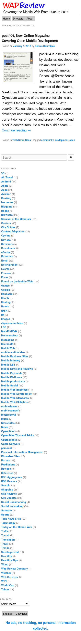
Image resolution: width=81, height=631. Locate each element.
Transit (5, 535)
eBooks (5, 252)
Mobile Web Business (14, 389)
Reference (7, 473)
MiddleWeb (8, 348)
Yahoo (5, 589)
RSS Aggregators (11, 477)
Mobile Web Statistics (14, 402)
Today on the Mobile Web (16, 527)
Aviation (6, 194)
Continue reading (16, 130)
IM (2, 314)
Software (6, 510)
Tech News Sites (21, 140)
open (72, 140)
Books (5, 210)
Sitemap (7, 613)
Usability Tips (9, 560)
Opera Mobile (9, 439)
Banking (6, 198)
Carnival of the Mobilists (16, 219)
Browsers (7, 215)
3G (3, 173)
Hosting (6, 302)
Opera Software (10, 444)
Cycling (5, 235)
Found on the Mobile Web (17, 281)
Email (4, 260)
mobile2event (9, 406)
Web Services (9, 577)
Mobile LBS (8, 364)
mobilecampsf (9, 410)
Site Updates (9, 498)
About (30, 18)
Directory (18, 18)
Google (5, 289)
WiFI (4, 581)
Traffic (5, 531)
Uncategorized (10, 552)
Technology (8, 523)
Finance (6, 273)
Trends (5, 548)
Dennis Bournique (45, 46)
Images (5, 319)
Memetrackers (9, 335)
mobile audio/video (13, 352)
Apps (4, 190)
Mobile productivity (13, 381)
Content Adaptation (13, 231)
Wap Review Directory (14, 568)
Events (5, 269)
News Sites (8, 423)
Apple (4, 185)
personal (6, 448)
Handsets (6, 294)
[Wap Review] (23, 5)
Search (5, 485)
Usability (6, 556)
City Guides (8, 227)
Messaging (7, 340)
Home (6, 18)
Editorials (7, 256)
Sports (5, 514)
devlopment (61, 140)
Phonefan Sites (10, 456)
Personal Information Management (22, 452)
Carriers (6, 223)
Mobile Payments (11, 373)
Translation (8, 539)
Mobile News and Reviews (17, 368)
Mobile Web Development (16, 394)
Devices (6, 240)
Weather (6, 573)
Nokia (4, 427)
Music (4, 419)
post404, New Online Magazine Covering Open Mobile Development (30, 38)
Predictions (8, 464)
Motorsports (8, 414)
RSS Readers (9, 481)
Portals (5, 460)
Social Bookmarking (13, 502)
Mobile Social (9, 385)
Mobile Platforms (11, 377)
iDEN (4, 310)
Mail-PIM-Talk (9, 331)
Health (5, 298)
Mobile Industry (10, 360)
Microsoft (7, 344)
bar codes (7, 202)
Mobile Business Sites (14, 356)
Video (4, 564)
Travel (4, 543)
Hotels (5, 306)
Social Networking (12, 506)
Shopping (7, 489)
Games (5, 285)
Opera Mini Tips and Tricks (17, 435)
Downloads (8, 248)
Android (6, 181)
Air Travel (7, 177)
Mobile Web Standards (15, 398)
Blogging (6, 206)
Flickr (4, 277)
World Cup (7, 585)
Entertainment (9, 264)
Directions (7, 244)
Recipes (6, 468)
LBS (3, 327)
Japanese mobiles (12, 323)
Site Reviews (9, 493)
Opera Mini (8, 431)
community (47, 140)
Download (21, 613)
